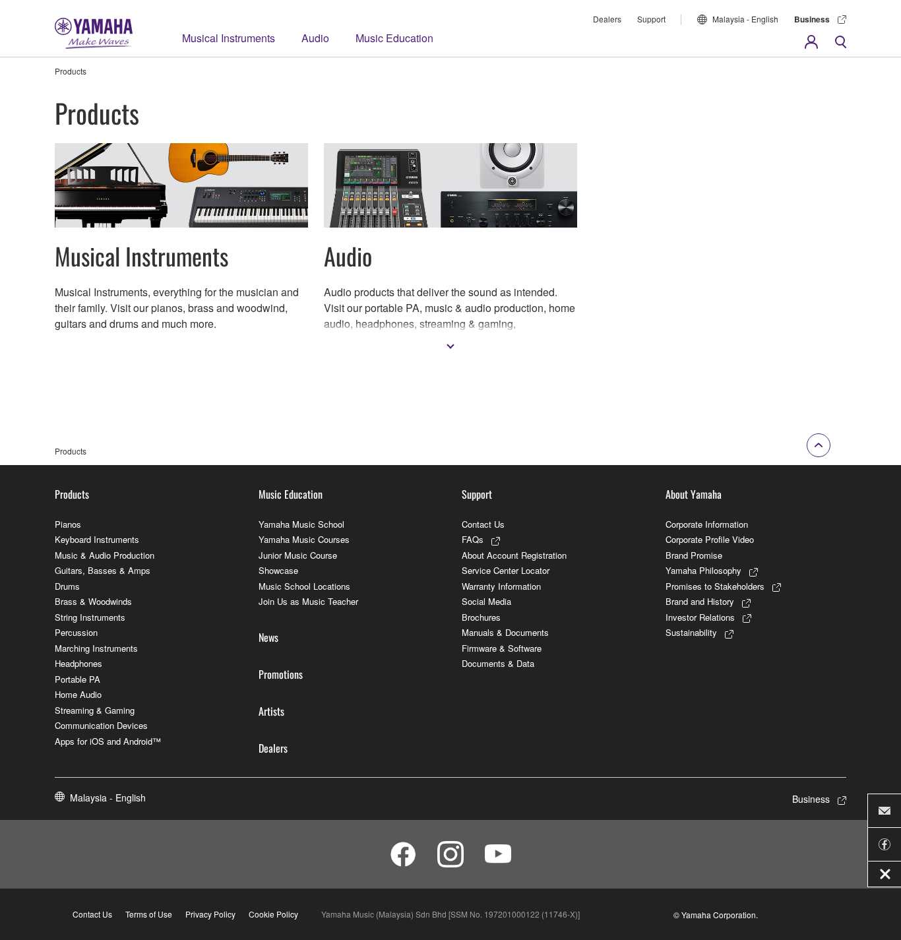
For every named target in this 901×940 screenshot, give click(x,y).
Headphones (78, 663)
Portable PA (77, 679)
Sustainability (691, 632)
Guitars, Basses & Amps (102, 570)
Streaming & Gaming (95, 710)
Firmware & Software (502, 648)
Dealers (607, 18)
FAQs (472, 539)
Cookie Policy (273, 914)
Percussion (76, 632)
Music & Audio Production (104, 555)
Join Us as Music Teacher (308, 601)
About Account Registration (514, 555)
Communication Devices (101, 725)
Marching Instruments (96, 648)
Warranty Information (501, 586)
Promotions (281, 674)
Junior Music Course (298, 555)
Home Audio (78, 694)
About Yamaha (694, 494)
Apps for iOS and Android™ (108, 741)
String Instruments (90, 617)
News (268, 637)
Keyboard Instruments (97, 539)
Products (72, 494)
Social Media (486, 601)
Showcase (278, 570)
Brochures (481, 617)
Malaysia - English (745, 18)
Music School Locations (304, 586)
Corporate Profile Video (710, 539)
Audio (315, 38)
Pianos (68, 524)
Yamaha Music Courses (304, 539)
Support (651, 18)
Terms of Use (148, 914)
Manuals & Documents (505, 632)
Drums (67, 586)
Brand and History (700, 601)
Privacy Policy (210, 914)
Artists (271, 711)
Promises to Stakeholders (715, 586)
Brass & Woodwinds (93, 601)
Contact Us (483, 524)
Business (812, 19)
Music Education (394, 38)
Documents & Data (498, 663)
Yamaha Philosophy (703, 570)
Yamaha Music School (301, 524)
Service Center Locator (505, 570)
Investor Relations (700, 617)
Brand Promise (694, 555)
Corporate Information (707, 524)
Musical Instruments (228, 38)
